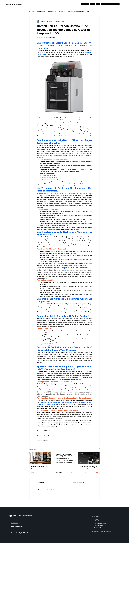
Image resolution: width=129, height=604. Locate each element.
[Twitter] (98, 520)
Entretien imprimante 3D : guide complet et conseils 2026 (64, 455)
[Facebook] (96, 520)
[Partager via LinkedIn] (45, 436)
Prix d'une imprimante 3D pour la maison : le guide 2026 (39, 467)
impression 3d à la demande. (76, 11)
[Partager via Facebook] (37, 436)
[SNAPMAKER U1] (89, 458)
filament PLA (62, 11)
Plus (88, 11)
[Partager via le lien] (48, 436)
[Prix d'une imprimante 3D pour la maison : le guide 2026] (40, 458)
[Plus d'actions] (91, 21)
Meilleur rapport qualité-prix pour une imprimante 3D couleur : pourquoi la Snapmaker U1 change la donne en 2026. (88, 467)
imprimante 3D (41, 11)
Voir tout (98, 448)
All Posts (31, 11)
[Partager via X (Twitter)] (41, 436)
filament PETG (52, 11)
